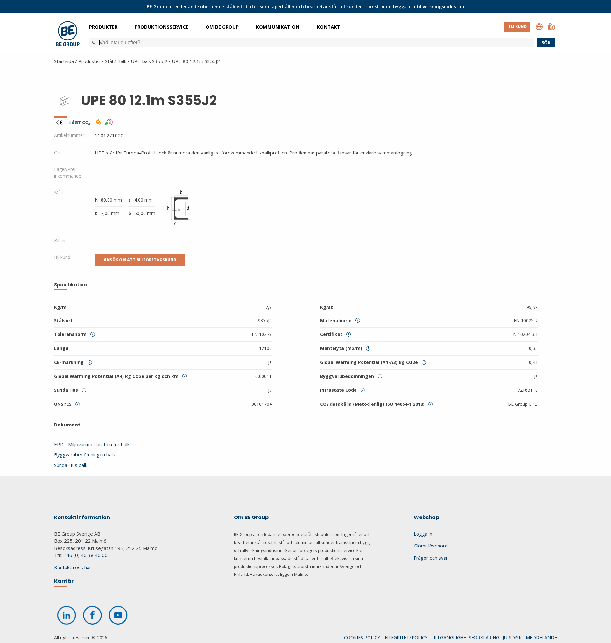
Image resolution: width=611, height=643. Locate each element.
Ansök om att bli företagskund (140, 259)
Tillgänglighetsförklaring (465, 637)
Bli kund (517, 26)
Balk (121, 61)
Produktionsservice (161, 27)
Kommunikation (277, 27)
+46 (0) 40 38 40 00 (86, 555)
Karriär (64, 581)
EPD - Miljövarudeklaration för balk (92, 444)
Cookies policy (362, 637)
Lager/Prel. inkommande (67, 172)
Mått (59, 192)
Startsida (64, 61)
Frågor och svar (431, 557)
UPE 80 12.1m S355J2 (196, 61)
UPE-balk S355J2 (149, 61)
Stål (109, 61)
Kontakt (328, 27)
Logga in (423, 534)
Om (58, 152)
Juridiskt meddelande (530, 637)
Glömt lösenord (431, 545)
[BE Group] (68, 34)
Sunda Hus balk (70, 465)
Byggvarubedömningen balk (84, 454)
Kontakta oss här (72, 567)
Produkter (103, 27)
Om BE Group (222, 27)
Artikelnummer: (69, 135)
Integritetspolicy (405, 637)
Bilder (60, 241)
